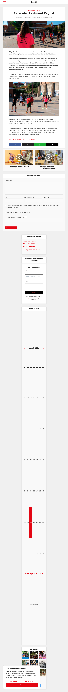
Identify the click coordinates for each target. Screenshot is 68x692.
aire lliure (13, 139)
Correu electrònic (30, 197)
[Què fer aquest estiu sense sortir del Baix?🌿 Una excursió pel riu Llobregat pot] (42, 672)
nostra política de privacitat (31, 298)
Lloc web (46, 197)
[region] (21, 677)
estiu (25, 139)
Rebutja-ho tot (28, 681)
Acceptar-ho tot (21, 685)
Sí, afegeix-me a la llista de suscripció (18, 212)
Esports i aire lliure (34, 10)
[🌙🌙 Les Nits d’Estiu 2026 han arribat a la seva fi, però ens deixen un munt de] (34, 655)
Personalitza (13, 681)
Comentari (8, 181)
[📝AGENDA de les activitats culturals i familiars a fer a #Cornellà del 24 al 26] (42, 655)
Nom (7, 197)
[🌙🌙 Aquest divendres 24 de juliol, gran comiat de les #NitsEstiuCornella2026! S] (34, 664)
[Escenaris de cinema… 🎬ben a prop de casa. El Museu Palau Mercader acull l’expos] (42, 664)
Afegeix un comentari (30, 17)
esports (19, 139)
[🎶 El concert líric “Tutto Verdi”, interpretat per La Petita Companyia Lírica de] (25, 664)
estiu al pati (32, 139)
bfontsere (42, 17)
